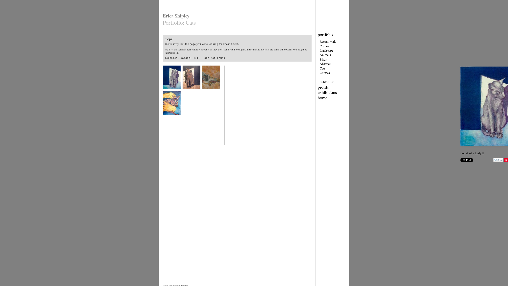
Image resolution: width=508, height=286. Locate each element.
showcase (326, 81)
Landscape (326, 50)
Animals (325, 55)
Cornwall (326, 73)
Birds (323, 59)
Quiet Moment (209, 91)
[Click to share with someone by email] (498, 160)
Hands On (167, 117)
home (322, 97)
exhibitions (327, 92)
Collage (325, 46)
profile (323, 87)
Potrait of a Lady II (172, 91)
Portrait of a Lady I (191, 91)
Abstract (325, 64)
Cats (322, 68)
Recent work (328, 41)
